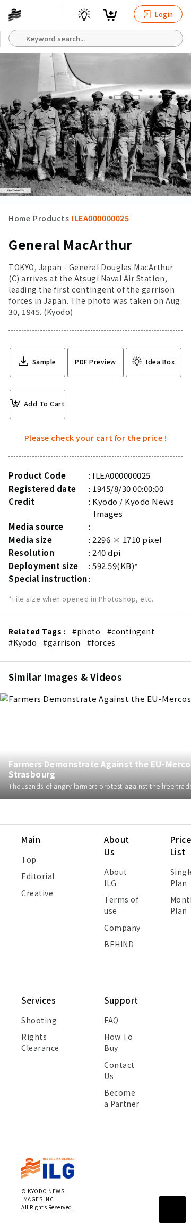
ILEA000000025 (100, 218)
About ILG (115, 877)
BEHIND (119, 944)
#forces (101, 642)
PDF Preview (95, 361)
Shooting (39, 1020)
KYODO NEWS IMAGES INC (42, 1195)
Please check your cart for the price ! (95, 437)
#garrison (62, 642)
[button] (177, 614)
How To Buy (118, 1042)
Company (122, 927)
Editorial (38, 876)
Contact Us (119, 1070)
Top (29, 859)
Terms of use (121, 905)
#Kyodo (22, 642)
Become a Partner (122, 1098)
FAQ (111, 1020)
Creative (37, 893)
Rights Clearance (40, 1042)
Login (163, 14)
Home (19, 218)
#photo (86, 631)
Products (51, 218)
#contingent (131, 631)
